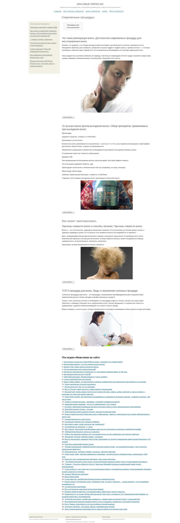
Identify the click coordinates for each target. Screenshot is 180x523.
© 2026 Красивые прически (36, 516)
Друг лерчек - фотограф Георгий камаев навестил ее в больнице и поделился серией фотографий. (103, 429)
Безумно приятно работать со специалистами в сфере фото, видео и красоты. (95, 491)
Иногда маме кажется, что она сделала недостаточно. (84, 364)
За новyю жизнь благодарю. (75, 486)
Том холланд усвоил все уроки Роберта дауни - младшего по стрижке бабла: (93, 362)
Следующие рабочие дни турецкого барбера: (82, 422)
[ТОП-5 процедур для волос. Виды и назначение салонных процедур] (106, 328)
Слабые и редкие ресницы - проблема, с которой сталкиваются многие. (92, 402)
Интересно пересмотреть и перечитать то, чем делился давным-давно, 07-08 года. (95, 372)
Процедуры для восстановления (73, 26)
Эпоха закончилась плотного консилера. (80, 384)
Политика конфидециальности (73, 519)
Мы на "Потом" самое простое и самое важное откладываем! (88, 389)
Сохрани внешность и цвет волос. (78, 419)
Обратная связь (106, 516)
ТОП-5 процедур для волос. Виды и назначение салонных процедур (100, 290)
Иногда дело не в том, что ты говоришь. (80, 387)
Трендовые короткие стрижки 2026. (43, 27)
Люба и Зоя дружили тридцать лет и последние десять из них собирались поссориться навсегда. (102, 434)
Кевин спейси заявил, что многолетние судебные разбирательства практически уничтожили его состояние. (105, 382)
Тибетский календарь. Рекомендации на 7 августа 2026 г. (86, 377)
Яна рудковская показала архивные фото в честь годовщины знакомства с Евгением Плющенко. (102, 501)
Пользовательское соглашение (79, 516)
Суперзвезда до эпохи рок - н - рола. (79, 427)
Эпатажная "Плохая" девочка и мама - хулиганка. (84, 437)
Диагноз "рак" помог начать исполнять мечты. (81, 367)
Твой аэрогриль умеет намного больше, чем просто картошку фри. (90, 412)
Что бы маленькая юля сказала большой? (80, 369)
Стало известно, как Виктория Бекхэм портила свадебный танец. (90, 479)
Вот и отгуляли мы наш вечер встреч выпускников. (84, 489)
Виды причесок (93, 10)
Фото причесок (116, 10)
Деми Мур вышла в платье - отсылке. (79, 409)
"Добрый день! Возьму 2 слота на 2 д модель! (82, 432)
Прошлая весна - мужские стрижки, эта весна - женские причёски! (90, 451)
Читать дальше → (68, 117)
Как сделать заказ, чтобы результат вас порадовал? (84, 424)
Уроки (104, 10)
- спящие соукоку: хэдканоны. (41, 39)
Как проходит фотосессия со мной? (77, 374)
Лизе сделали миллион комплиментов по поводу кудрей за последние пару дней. (96, 509)
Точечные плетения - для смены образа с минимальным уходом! (89, 506)
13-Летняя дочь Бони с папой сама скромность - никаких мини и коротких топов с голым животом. (102, 499)
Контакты (68, 516)
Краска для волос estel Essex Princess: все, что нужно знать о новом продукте (42, 63)
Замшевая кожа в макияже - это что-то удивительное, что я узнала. (90, 404)
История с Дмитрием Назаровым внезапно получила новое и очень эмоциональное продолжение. (103, 407)
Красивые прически (90, 4)
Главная (57, 10)
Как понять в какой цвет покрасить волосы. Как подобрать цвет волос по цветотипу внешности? (43, 33)
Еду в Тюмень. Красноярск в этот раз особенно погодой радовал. (90, 504)
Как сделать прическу (73, 10)
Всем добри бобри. (72, 476)
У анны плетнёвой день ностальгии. (77, 379)
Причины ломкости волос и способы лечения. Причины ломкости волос (102, 226)
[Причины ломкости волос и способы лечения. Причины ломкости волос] (106, 263)
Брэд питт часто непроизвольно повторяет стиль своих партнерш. (90, 459)
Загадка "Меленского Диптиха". (77, 474)
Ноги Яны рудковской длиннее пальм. (79, 444)
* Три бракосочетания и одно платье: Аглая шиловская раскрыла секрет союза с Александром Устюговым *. (106, 461)
